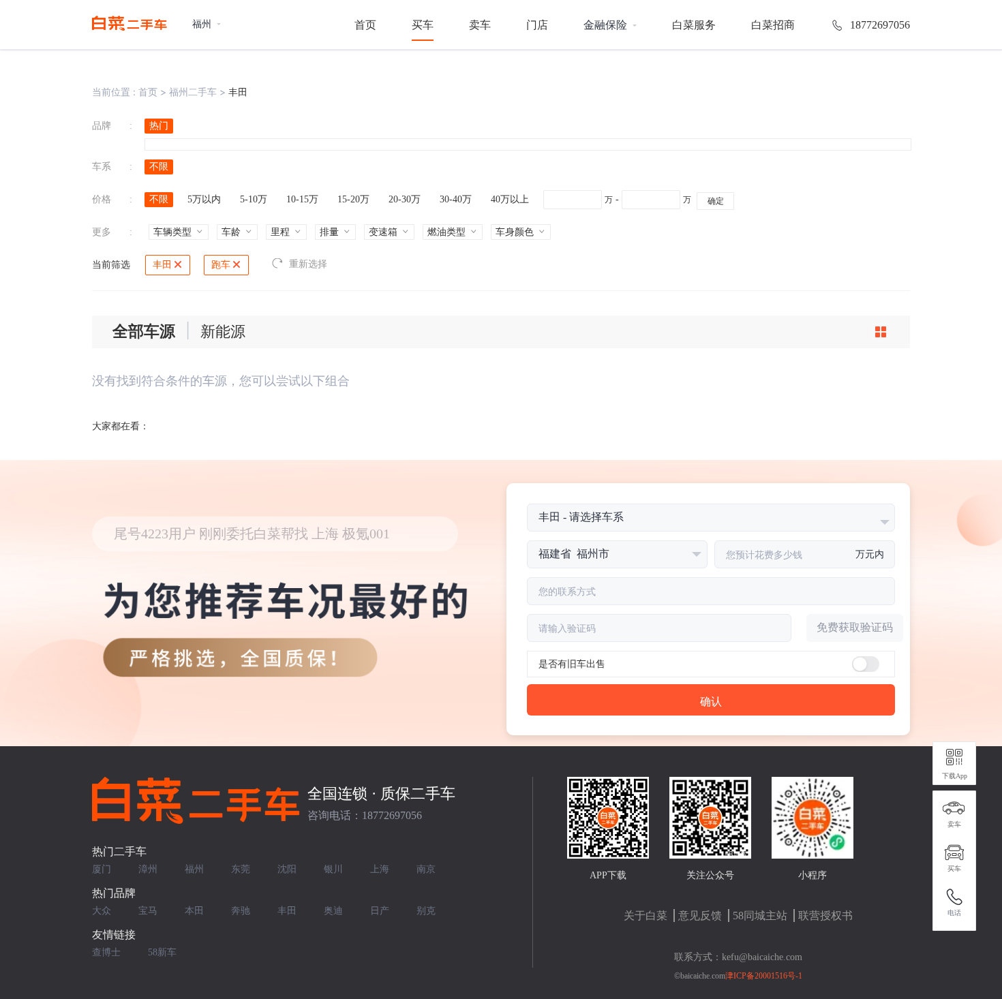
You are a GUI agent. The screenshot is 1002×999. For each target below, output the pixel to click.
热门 (158, 126)
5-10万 (253, 199)
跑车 (220, 265)
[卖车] (954, 808)
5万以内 (204, 199)
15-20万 (353, 199)
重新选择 (308, 264)
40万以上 (510, 199)
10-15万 (302, 199)
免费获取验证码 (855, 627)
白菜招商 (773, 25)
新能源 (222, 331)
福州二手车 (193, 91)
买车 (423, 25)
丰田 (162, 265)
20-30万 (405, 199)
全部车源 (143, 331)
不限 (158, 167)
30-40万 (456, 199)
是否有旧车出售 (571, 664)
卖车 (480, 25)
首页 (365, 25)
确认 (711, 701)
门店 (537, 25)
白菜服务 (694, 25)
